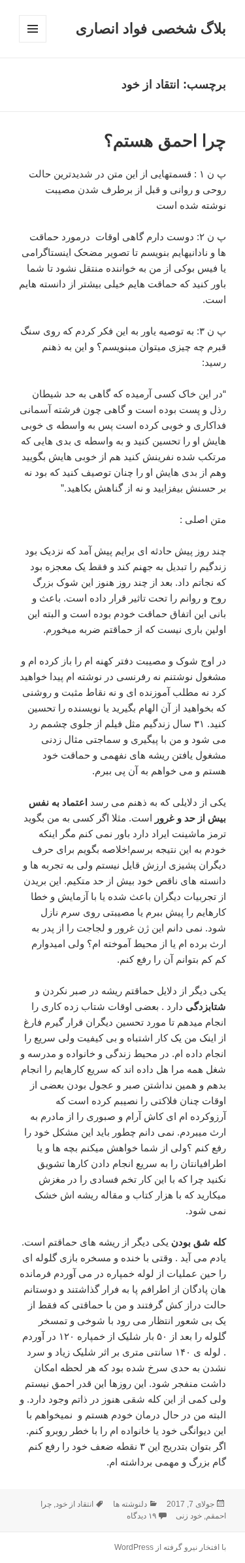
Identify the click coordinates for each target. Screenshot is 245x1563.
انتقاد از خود (74, 1504)
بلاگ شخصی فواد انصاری (151, 28)
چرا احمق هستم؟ (165, 141)
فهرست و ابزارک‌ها (32, 42)
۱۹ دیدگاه (141, 1515)
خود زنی (189, 1515)
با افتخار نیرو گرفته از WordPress (170, 1547)
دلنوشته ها (130, 1504)
